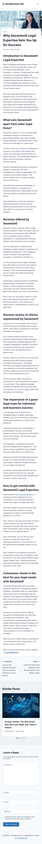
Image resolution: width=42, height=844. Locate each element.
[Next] (36, 714)
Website (7, 811)
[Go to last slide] (5, 714)
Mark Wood (10, 731)
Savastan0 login (25, 494)
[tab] (17, 738)
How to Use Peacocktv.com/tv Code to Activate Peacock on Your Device (9, 668)
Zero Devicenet (12, 652)
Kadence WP (22, 838)
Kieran (7, 49)
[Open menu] (38, 3)
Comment (8, 765)
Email (7, 802)
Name (7, 793)
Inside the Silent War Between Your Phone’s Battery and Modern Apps (32, 667)
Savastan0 (16, 151)
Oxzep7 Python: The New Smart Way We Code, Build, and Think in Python (20, 725)
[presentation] (21, 705)
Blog (5, 32)
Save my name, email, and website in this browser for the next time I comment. (20, 818)
